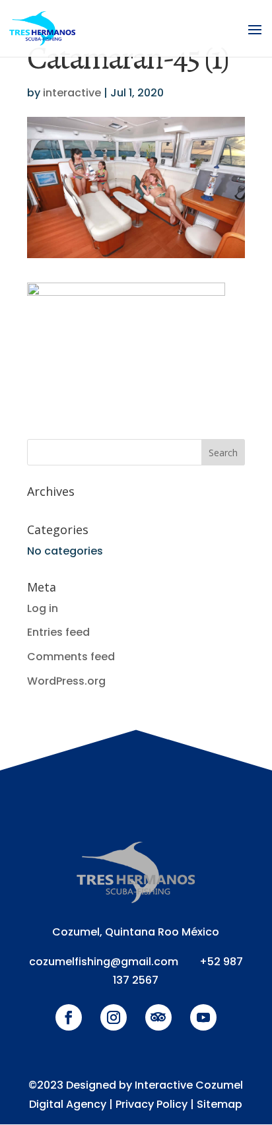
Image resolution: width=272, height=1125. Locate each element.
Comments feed (71, 656)
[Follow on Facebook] (68, 1017)
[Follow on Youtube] (203, 1017)
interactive (72, 92)
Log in (42, 608)
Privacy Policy (151, 1104)
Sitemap (219, 1104)
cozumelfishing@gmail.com (103, 961)
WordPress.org (66, 681)
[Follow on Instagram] (113, 1017)
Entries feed (58, 632)
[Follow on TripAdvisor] (158, 1017)
